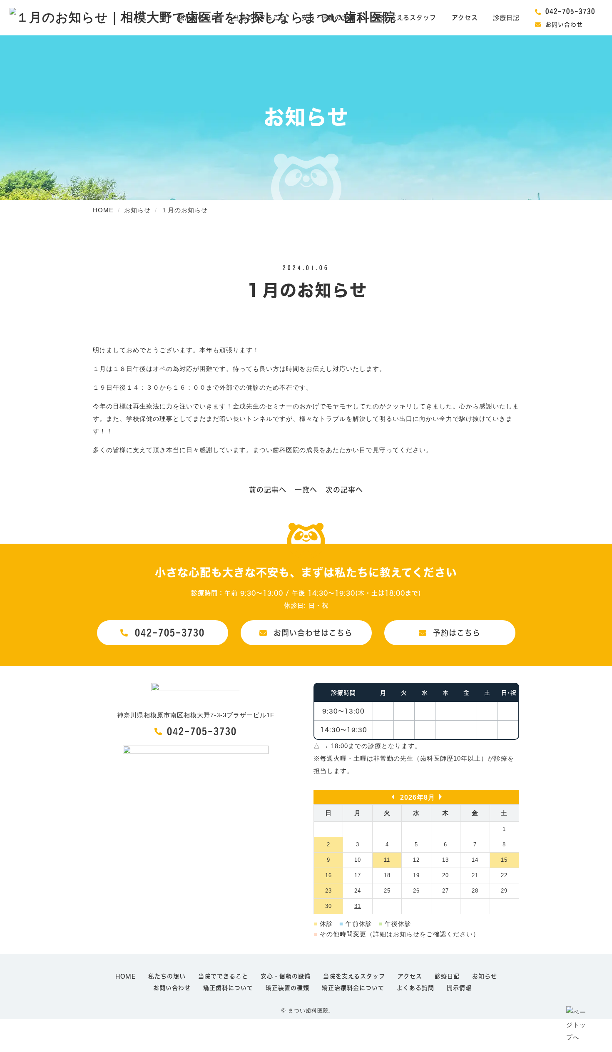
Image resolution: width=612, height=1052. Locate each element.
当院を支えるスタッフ (403, 18)
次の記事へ (344, 489)
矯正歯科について (228, 988)
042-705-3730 (570, 11)
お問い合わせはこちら (313, 633)
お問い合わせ (564, 24)
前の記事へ (267, 489)
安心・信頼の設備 (328, 18)
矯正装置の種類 (287, 988)
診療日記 (506, 18)
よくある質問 (415, 988)
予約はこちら (456, 633)
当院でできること (259, 18)
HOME (125, 976)
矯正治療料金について (353, 988)
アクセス (465, 18)
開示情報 (459, 988)
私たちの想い (198, 18)
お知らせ (406, 934)
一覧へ (306, 489)
